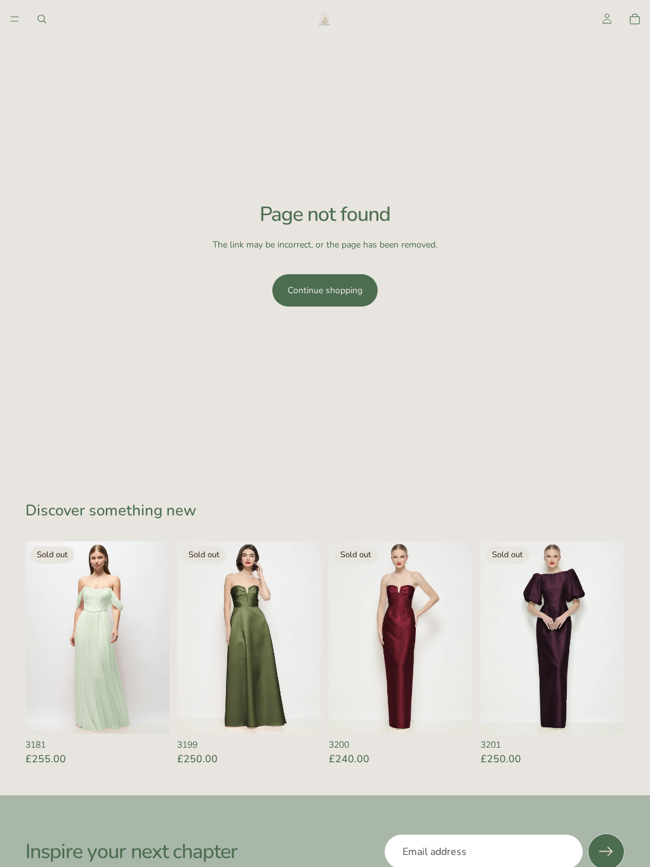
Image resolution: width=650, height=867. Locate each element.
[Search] (42, 19)
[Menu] (14, 19)
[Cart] (635, 19)
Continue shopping (325, 290)
